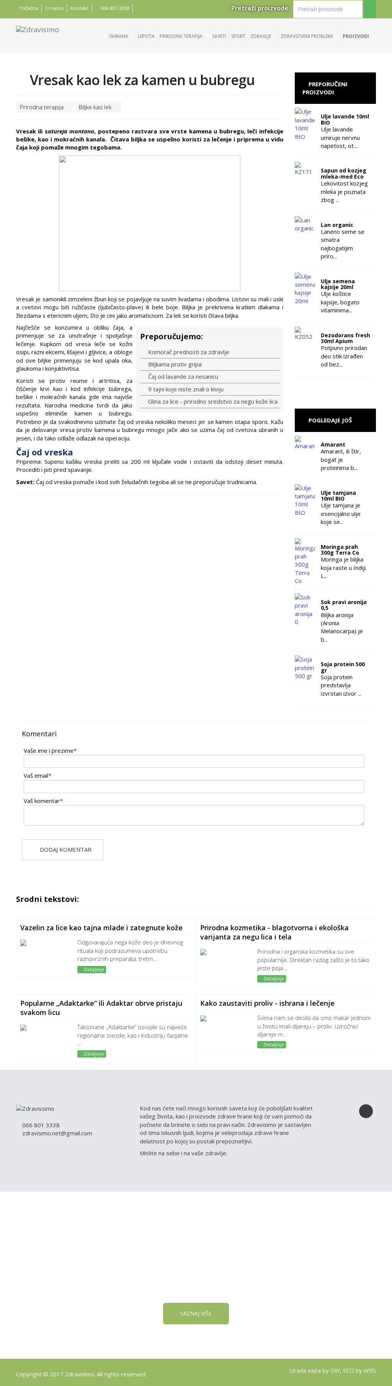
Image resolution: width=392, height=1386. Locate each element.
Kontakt (79, 8)
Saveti (219, 36)
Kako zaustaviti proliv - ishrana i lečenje (267, 1003)
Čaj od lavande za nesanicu (182, 376)
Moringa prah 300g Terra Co (340, 549)
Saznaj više (196, 1313)
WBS (370, 1370)
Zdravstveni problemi (307, 36)
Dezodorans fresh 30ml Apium (345, 338)
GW (335, 1370)
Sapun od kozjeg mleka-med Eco (343, 173)
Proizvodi (356, 36)
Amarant (333, 444)
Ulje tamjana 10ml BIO (338, 495)
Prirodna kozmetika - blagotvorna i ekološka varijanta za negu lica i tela (274, 932)
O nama (54, 8)
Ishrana (119, 36)
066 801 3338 (114, 8)
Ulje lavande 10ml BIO (345, 119)
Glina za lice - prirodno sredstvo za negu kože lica (212, 401)
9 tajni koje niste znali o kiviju (185, 389)
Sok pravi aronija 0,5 (344, 604)
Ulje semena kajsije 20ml (338, 284)
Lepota (146, 36)
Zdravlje (261, 36)
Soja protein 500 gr (343, 666)
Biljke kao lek (96, 107)
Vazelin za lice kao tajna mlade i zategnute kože (101, 927)
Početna (28, 8)
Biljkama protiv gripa (174, 364)
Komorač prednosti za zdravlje (188, 352)
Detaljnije (93, 969)
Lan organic (337, 224)
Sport (238, 36)
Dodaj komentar (64, 849)
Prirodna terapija (182, 36)
